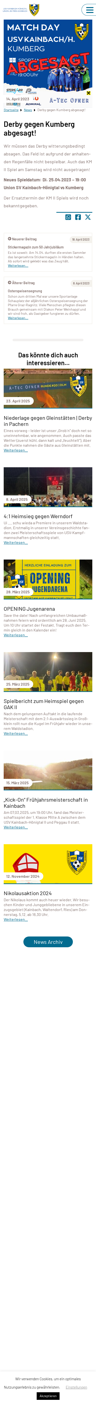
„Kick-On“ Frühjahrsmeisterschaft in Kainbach (46, 802)
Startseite (11, 110)
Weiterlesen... (18, 318)
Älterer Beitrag (23, 283)
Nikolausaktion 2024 (28, 893)
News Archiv (48, 941)
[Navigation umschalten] (90, 10)
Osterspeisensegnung (25, 291)
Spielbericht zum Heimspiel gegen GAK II (44, 704)
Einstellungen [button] (76, 1387)
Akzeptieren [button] (48, 1396)
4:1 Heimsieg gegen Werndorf (38, 516)
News (28, 110)
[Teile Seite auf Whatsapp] (68, 217)
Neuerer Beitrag (24, 239)
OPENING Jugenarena (29, 608)
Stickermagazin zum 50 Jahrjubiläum (36, 247)
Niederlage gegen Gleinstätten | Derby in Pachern (48, 420)
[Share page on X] (87, 217)
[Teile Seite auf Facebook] (78, 217)
